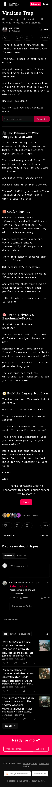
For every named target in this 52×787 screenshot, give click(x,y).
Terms (34, 763)
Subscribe (35, 4)
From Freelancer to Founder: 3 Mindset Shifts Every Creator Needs (18, 673)
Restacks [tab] (21, 555)
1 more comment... (11, 619)
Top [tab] (5, 634)
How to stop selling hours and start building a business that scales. (17, 682)
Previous (11, 535)
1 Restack (36, 515)
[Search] (47, 634)
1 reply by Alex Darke (22, 606)
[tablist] (14, 556)
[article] (26, 652)
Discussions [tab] (24, 634)
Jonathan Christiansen (19, 582)
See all (8, 725)
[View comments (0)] (15, 691)
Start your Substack (18, 773)
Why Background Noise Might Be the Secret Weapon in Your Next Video (16, 645)
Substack (11, 780)
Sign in (46, 4)
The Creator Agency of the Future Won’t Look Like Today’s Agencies (18, 701)
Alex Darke (14, 28)
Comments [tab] (9, 555)
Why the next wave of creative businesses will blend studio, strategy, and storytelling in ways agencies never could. (18, 710)
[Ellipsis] (48, 582)
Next (42, 535)
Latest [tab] (13, 634)
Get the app (40, 773)
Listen (46, 29)
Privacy (26, 763)
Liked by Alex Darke (19, 586)
